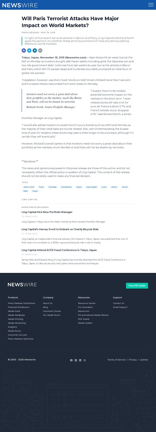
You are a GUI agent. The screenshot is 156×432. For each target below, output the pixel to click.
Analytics (12, 327)
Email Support (120, 307)
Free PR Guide (137, 285)
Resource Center (87, 303)
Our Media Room (51, 315)
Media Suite (14, 311)
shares (114, 187)
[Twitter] (76, 360)
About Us (47, 303)
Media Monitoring (17, 323)
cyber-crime (28, 187)
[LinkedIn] (80, 360)
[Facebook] (71, 360)
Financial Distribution (18, 307)
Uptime (144, 359)
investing (52, 187)
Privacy (133, 359)
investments (66, 187)
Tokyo (35, 191)
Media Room (14, 331)
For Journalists (85, 307)
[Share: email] (40, 50)
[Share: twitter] (29, 50)
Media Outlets (85, 323)
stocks (125, 187)
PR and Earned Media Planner (93, 315)
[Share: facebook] (24, 50)
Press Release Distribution (21, 303)
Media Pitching (15, 319)
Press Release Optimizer (21, 339)
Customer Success (17, 335)
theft (25, 191)
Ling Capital (92, 187)
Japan (79, 187)
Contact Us (118, 303)
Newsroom (83, 311)
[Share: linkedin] (35, 50)
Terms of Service (116, 359)
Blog (45, 307)
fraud (41, 187)
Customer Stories (52, 311)
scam (104, 187)
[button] (151, 5)
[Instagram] (85, 360)
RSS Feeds (83, 319)
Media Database (16, 315)
